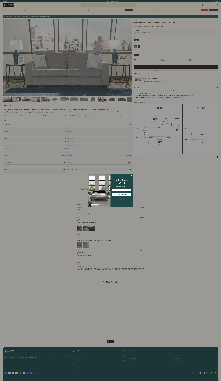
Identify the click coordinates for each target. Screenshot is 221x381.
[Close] (131, 175)
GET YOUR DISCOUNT (122, 194)
